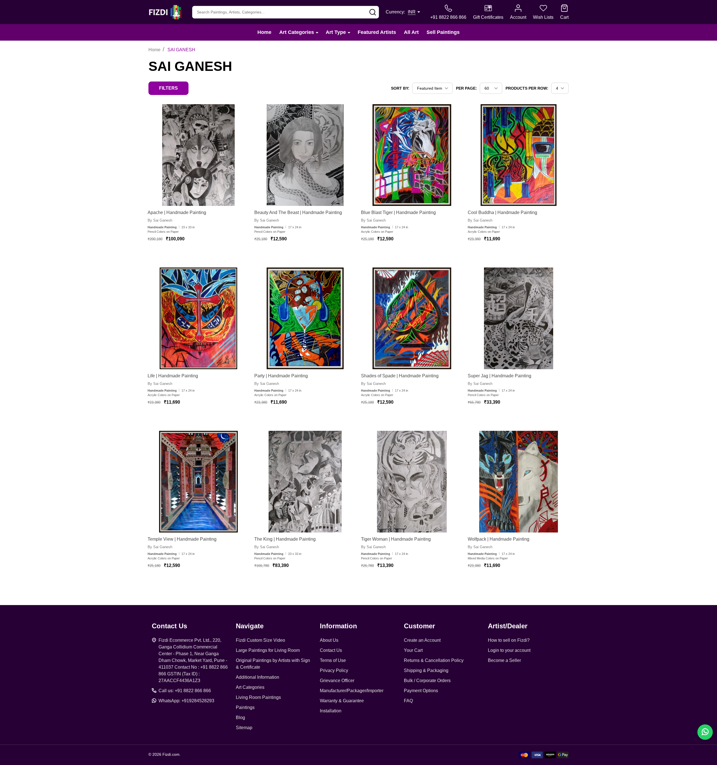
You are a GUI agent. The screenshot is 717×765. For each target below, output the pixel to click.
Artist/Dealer (507, 626)
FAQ (408, 700)
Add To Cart (193, 255)
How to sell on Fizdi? (509, 640)
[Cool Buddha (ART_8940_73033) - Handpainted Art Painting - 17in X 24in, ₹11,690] (518, 155)
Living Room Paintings (258, 697)
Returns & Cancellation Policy (434, 660)
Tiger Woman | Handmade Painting (396, 539)
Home (264, 32)
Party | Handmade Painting (281, 375)
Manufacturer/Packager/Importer (351, 690)
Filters (168, 88)
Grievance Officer (337, 680)
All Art (411, 32)
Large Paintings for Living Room (268, 650)
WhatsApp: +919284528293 (186, 700)
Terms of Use (333, 660)
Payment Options (421, 690)
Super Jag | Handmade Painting (499, 375)
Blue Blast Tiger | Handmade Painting (398, 212)
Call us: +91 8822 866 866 (185, 690)
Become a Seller (504, 660)
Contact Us (331, 650)
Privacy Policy (334, 670)
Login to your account (509, 650)
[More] (317, 32)
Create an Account (422, 640)
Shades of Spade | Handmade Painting (400, 375)
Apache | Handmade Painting (177, 212)
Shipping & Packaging (426, 670)
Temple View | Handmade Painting (182, 539)
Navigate (250, 626)
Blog (240, 717)
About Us (329, 640)
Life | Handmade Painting (173, 375)
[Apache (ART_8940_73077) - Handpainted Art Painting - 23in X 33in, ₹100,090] (198, 155)
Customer (419, 626)
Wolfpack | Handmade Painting (498, 539)
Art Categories (296, 32)
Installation (330, 710)
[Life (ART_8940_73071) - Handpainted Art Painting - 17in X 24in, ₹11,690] (198, 318)
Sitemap (244, 727)
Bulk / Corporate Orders (427, 680)
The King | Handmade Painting (285, 539)
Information (338, 626)
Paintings (245, 707)
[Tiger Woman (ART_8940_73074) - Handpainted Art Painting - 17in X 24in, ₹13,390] (412, 482)
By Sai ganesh (160, 220)
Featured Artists (377, 32)
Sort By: (400, 88)
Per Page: (466, 88)
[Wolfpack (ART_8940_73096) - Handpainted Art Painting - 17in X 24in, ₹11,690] (518, 482)
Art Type (336, 32)
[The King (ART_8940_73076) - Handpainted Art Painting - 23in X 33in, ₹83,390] (305, 482)
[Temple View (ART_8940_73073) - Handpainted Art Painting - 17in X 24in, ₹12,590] (198, 482)
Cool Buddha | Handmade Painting (502, 212)
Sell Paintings (443, 32)
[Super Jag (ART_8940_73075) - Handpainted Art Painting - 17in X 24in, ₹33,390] (518, 318)
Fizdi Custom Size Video (260, 640)
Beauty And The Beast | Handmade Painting (298, 212)
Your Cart (413, 650)
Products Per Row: (527, 88)
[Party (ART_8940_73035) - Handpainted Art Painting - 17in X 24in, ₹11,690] (305, 318)
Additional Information (257, 677)
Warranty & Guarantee (342, 700)
